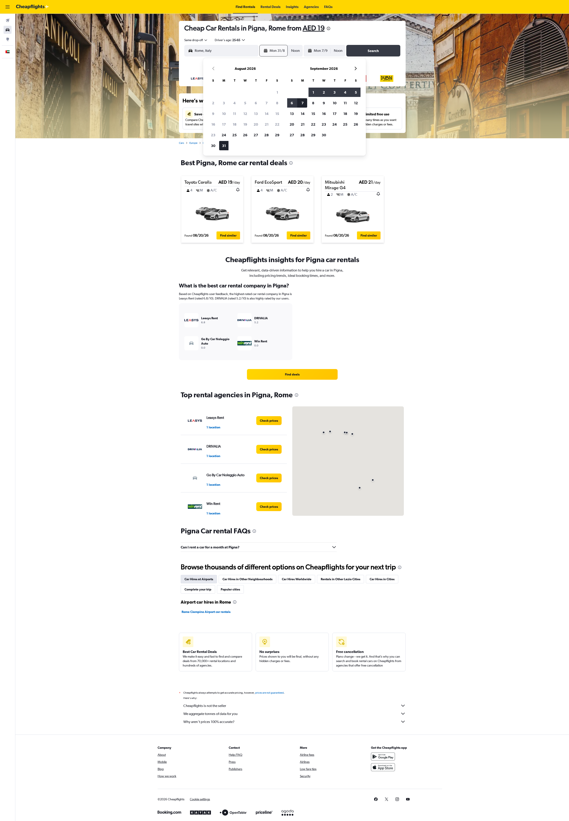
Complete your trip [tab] (197, 589)
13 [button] (256, 114)
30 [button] (213, 146)
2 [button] (213, 103)
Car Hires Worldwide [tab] (296, 579)
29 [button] (277, 135)
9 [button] (213, 114)
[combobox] (196, 40)
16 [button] (213, 124)
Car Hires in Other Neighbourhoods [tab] (247, 579)
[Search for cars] (7, 29)
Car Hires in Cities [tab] (382, 579)
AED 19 (314, 28)
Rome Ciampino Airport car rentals (206, 612)
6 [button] (256, 103)
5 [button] (245, 103)
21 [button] (266, 124)
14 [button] (266, 114)
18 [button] (234, 124)
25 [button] (234, 135)
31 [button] (224, 146)
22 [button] (277, 124)
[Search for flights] (7, 20)
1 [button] (277, 92)
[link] (292, 374)
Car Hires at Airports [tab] (198, 579)
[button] (7, 7)
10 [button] (224, 114)
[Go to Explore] (7, 39)
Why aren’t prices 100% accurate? (208, 722)
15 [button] (277, 114)
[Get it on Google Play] (383, 757)
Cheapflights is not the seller (204, 706)
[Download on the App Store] (383, 767)
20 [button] (256, 124)
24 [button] (224, 135)
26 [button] (245, 135)
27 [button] (256, 135)
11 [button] (234, 114)
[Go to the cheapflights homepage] (32, 7)
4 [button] (234, 103)
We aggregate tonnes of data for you (210, 714)
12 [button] (245, 114)
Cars (181, 143)
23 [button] (213, 135)
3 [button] (224, 103)
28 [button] (266, 135)
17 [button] (224, 124)
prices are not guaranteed (269, 692)
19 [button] (245, 124)
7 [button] (266, 103)
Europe (193, 143)
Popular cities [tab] (230, 589)
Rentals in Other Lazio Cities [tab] (340, 579)
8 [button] (277, 103)
